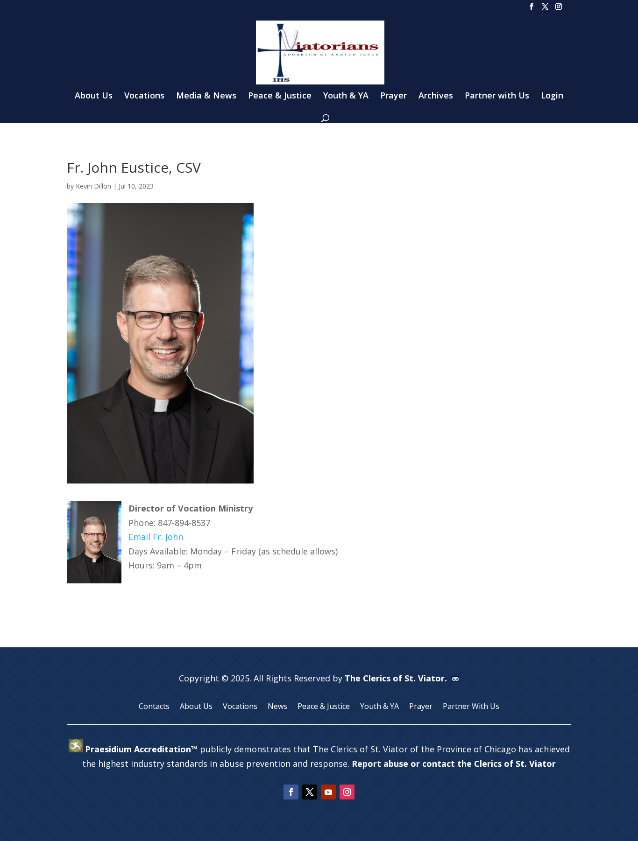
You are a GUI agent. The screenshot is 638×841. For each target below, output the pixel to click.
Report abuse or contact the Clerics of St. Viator (454, 763)
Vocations (144, 96)
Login (552, 96)
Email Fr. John (155, 536)
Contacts (154, 707)
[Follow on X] (309, 792)
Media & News (206, 96)
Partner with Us (497, 96)
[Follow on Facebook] (291, 792)
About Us (94, 96)
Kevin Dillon (93, 186)
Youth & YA (346, 96)
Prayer (393, 96)
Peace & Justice (280, 96)
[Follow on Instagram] (347, 792)
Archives (435, 96)
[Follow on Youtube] (328, 792)
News (277, 707)
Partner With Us (471, 707)
